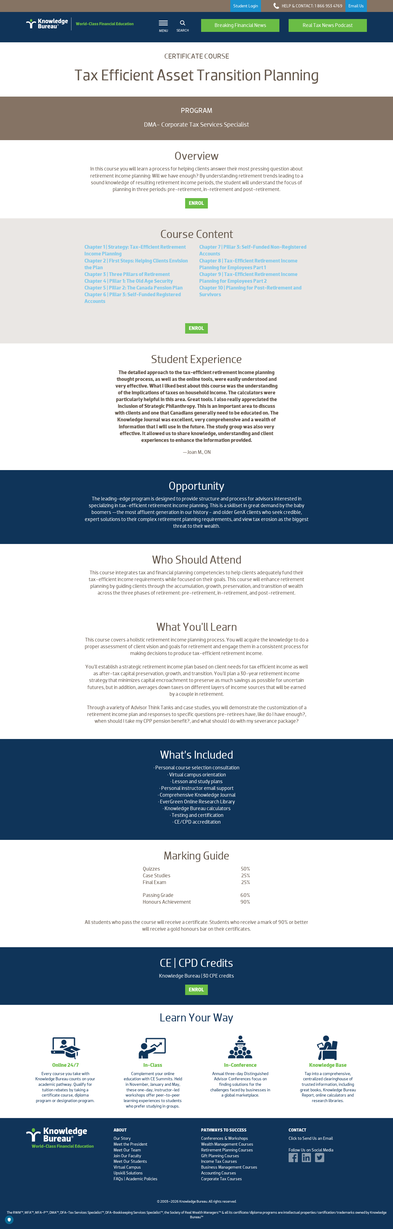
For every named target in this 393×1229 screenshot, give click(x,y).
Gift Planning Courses (220, 1155)
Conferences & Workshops (224, 1138)
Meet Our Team (127, 1149)
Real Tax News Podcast (328, 25)
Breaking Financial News (240, 25)
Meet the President (130, 1144)
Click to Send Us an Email (311, 1138)
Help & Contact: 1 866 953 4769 (311, 5)
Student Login (245, 5)
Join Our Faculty (127, 1155)
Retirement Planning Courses (227, 1149)
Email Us (356, 5)
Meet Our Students (130, 1161)
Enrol (196, 203)
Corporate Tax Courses (221, 1178)
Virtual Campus (127, 1167)
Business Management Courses (229, 1167)
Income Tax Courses (219, 1161)
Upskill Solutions (128, 1172)
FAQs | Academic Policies (136, 1178)
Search (183, 30)
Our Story (122, 1138)
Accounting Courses (218, 1172)
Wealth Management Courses (227, 1144)
